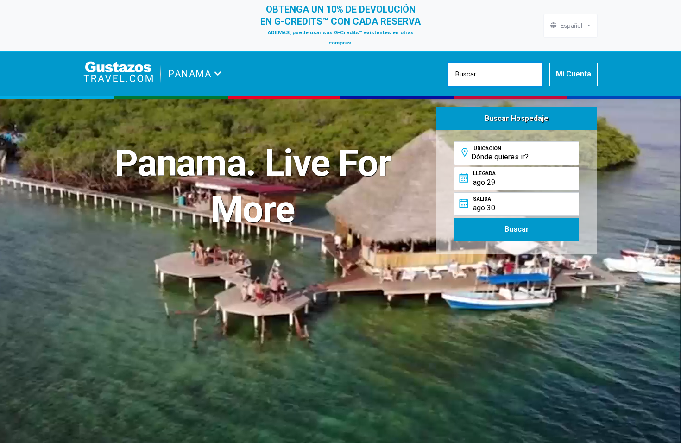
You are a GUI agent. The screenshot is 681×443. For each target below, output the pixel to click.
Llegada (484, 174)
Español (570, 25)
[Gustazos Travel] (118, 74)
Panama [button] (191, 73)
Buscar (516, 229)
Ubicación (487, 149)
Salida (482, 199)
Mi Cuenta (573, 74)
